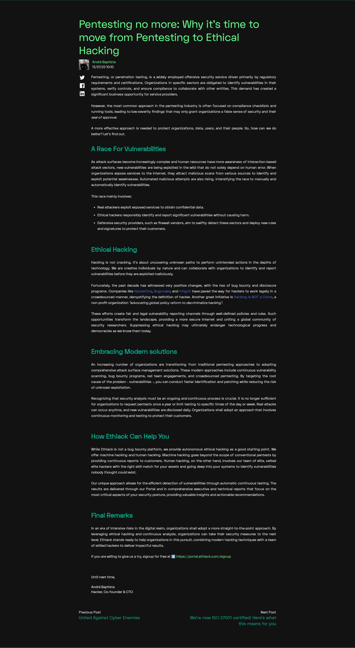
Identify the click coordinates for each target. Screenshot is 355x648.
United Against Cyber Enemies (109, 617)
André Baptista (104, 62)
